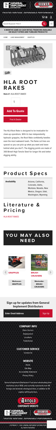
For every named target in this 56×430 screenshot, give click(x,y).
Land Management (17, 37)
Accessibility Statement (28, 371)
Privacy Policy (28, 375)
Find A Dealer (15, 119)
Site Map (28, 368)
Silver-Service (28, 330)
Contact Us (28, 352)
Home (6, 37)
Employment (28, 333)
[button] (51, 23)
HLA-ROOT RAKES (11, 216)
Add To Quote (15, 111)
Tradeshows (28, 340)
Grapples (31, 37)
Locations (28, 337)
